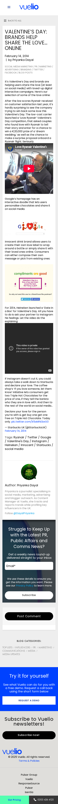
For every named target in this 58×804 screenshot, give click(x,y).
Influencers (22, 647)
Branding (26, 69)
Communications (13, 650)
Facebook (11, 72)
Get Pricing (14, 799)
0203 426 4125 (46, 799)
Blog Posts (26, 72)
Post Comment (29, 616)
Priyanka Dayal (23, 60)
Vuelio (29, 779)
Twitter (38, 69)
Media (31, 650)
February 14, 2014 (15, 431)
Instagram (39, 441)
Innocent (27, 445)
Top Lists (7, 647)
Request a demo (29, 700)
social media (14, 449)
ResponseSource (29, 783)
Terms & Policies (29, 761)
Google (45, 437)
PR (36, 66)
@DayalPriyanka (24, 513)
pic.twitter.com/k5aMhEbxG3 (29, 421)
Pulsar (29, 788)
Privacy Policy (24, 585)
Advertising (12, 69)
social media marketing (19, 66)
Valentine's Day (18, 441)
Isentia (29, 792)
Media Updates (11, 654)
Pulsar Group (29, 775)
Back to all (15, 20)
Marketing (45, 66)
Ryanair (19, 437)
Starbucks (43, 445)
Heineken (11, 445)
